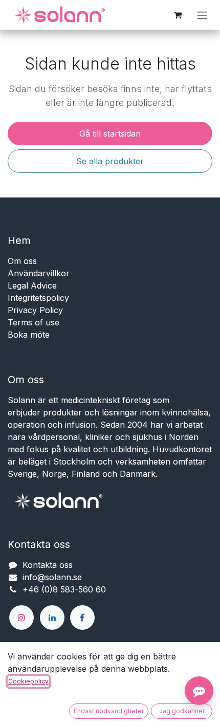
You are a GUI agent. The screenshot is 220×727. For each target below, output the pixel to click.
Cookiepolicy (28, 681)
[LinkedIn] (52, 617)
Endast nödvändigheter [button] (109, 711)
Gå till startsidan (110, 133)
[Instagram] (21, 617)
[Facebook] (82, 617)
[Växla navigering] (202, 15)
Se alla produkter (110, 161)
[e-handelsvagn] (177, 15)
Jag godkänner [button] (182, 711)
